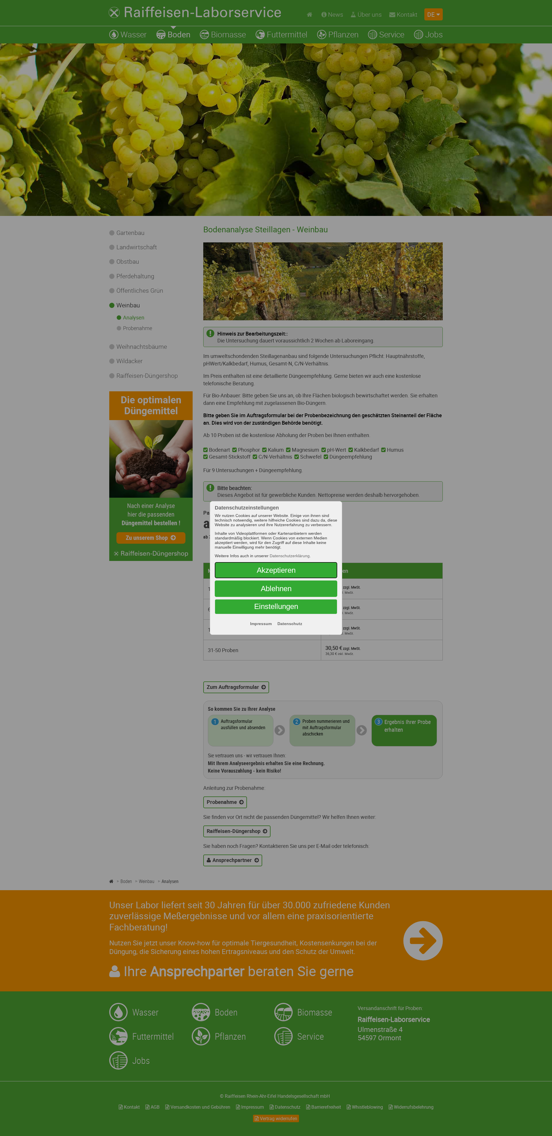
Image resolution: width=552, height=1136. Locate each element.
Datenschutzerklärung (290, 555)
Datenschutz (289, 623)
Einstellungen (276, 606)
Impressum (261, 623)
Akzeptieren (276, 570)
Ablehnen (276, 589)
